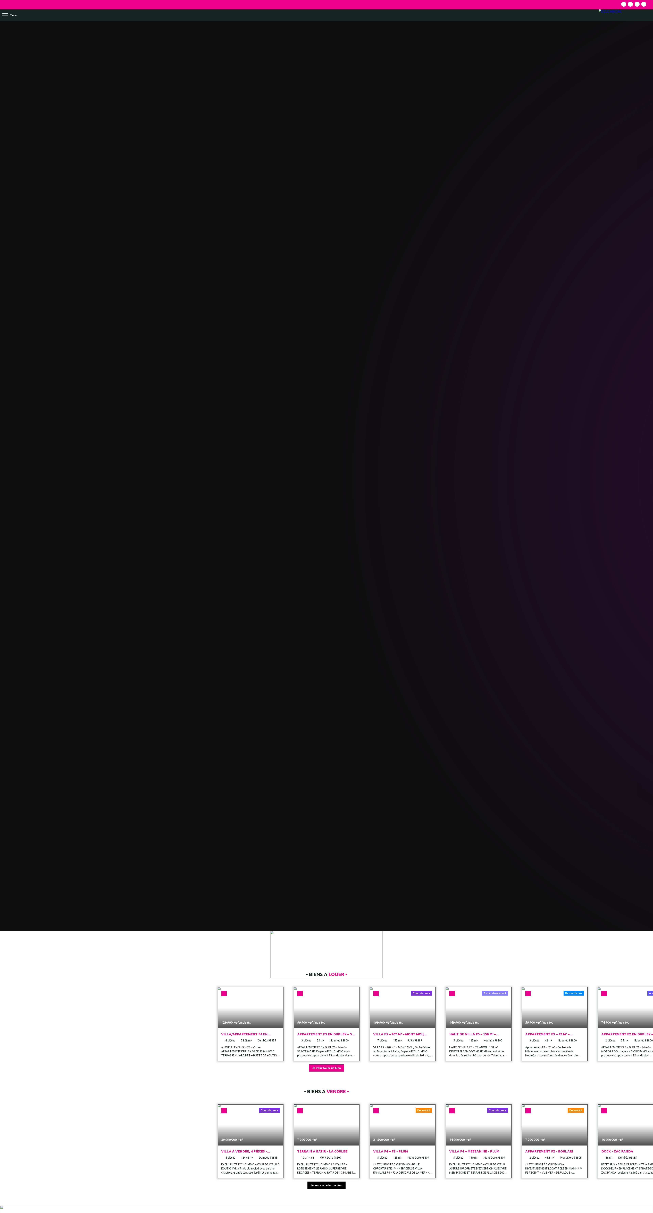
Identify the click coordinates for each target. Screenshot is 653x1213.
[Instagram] (630, 4)
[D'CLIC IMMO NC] (626, 15)
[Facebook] (623, 4)
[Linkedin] (637, 4)
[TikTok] (643, 4)
